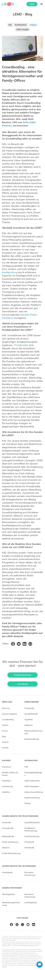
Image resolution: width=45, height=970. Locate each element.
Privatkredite (21, 345)
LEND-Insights (22, 29)
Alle (10, 25)
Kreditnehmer (21, 25)
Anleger (33, 25)
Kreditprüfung (9, 272)
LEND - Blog (22, 14)
